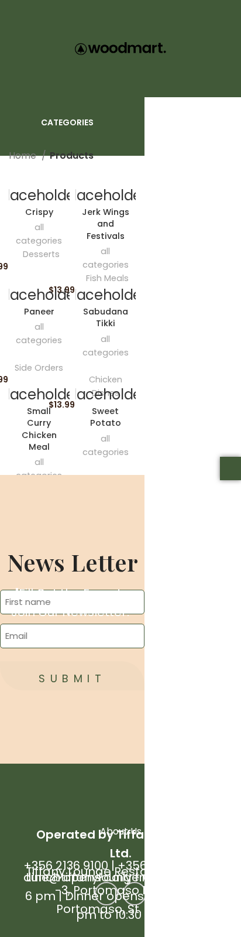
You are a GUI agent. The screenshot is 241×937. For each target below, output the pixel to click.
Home (24, 155)
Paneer (39, 311)
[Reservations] (230, 468)
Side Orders (39, 368)
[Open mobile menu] (14, 48)
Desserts (41, 254)
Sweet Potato (105, 417)
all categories (39, 234)
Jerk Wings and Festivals (105, 223)
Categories (67, 122)
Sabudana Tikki (105, 317)
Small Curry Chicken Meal (39, 428)
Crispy (39, 212)
